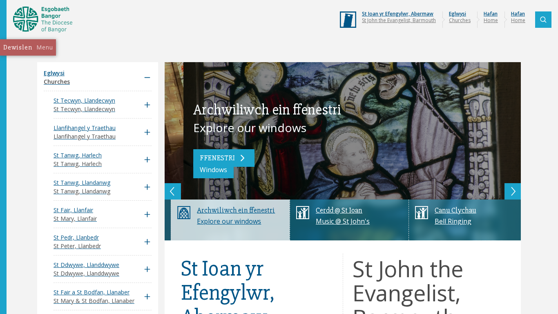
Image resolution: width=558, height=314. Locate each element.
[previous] (173, 191)
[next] (512, 191)
